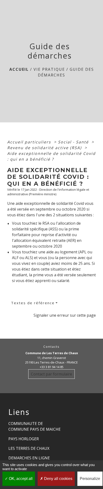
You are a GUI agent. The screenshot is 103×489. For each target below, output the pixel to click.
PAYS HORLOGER (23, 438)
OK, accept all (20, 479)
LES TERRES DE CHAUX (28, 448)
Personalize (90, 479)
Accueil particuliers (29, 142)
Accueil (19, 69)
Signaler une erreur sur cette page (65, 315)
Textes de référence (33, 302)
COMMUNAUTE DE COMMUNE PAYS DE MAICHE (34, 426)
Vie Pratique (49, 69)
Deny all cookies (57, 479)
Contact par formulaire (51, 374)
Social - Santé (74, 142)
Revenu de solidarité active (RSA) (45, 147)
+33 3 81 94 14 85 (51, 367)
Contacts (51, 346)
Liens (18, 412)
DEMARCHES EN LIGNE (29, 458)
